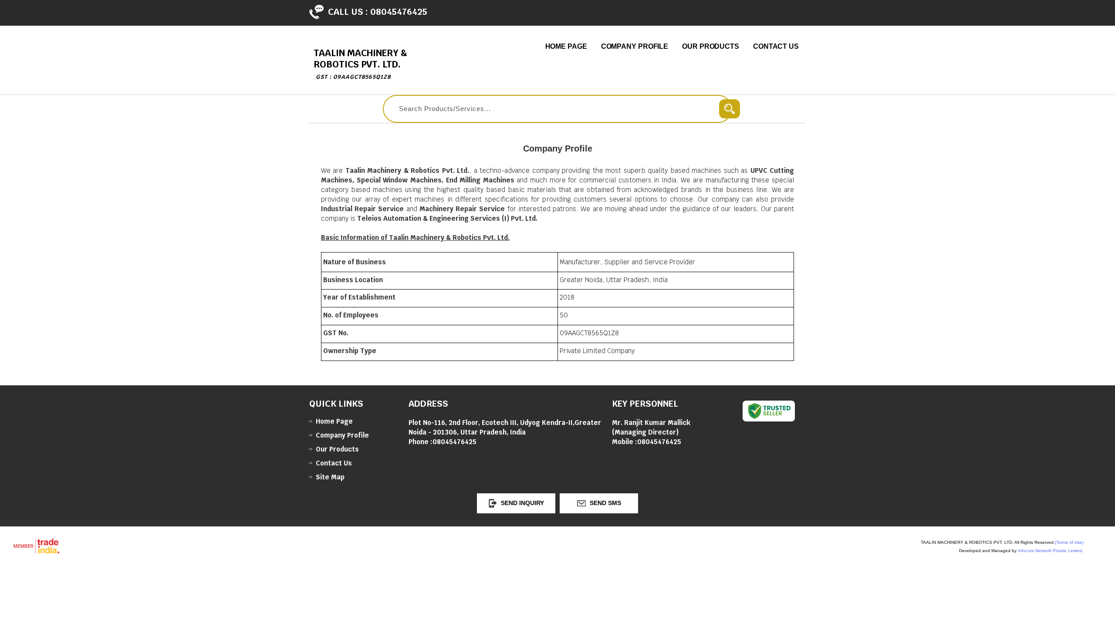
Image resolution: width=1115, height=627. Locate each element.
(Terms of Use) (1069, 542)
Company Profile (635, 46)
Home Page (566, 46)
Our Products (710, 46)
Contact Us (776, 46)
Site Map (330, 477)
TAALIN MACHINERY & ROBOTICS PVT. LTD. (360, 64)
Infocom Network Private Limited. (1051, 550)
